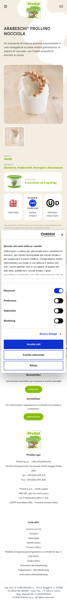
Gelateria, (10, 167)
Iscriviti (33, 389)
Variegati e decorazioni (48, 167)
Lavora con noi (33, 529)
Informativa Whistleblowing (33, 574)
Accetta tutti (33, 344)
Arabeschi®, (25, 167)
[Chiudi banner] (62, 235)
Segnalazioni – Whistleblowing (33, 570)
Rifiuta (33, 365)
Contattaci (33, 417)
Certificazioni (33, 542)
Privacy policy (33, 547)
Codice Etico (33, 561)
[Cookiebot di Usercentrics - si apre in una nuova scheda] (41, 235)
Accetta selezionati (33, 354)
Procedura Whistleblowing (33, 565)
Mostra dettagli (48, 333)
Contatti (33, 533)
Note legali (33, 538)
